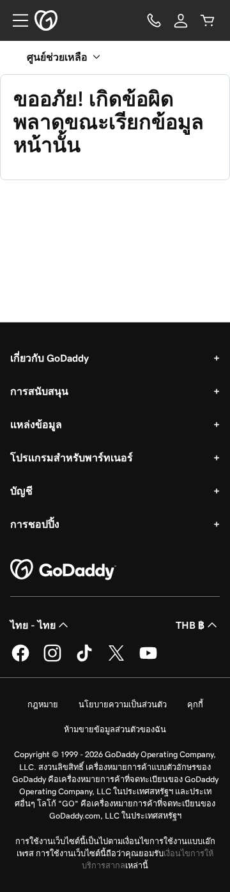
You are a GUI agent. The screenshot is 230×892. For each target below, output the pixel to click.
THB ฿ (190, 625)
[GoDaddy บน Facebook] (20, 659)
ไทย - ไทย (33, 625)
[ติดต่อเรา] (154, 20)
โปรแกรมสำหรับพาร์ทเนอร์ (71, 457)
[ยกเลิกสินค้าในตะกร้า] (208, 20)
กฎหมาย (42, 704)
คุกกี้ (195, 704)
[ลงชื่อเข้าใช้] (181, 20)
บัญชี (21, 491)
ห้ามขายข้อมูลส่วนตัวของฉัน (115, 729)
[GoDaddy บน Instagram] (52, 659)
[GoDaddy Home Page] (63, 570)
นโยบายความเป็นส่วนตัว (123, 704)
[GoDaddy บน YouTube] (148, 659)
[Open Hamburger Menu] (15, 20)
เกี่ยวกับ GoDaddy (49, 358)
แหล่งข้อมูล (36, 424)
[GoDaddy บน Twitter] (116, 659)
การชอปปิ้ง (34, 524)
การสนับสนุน (39, 391)
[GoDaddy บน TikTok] (84, 659)
